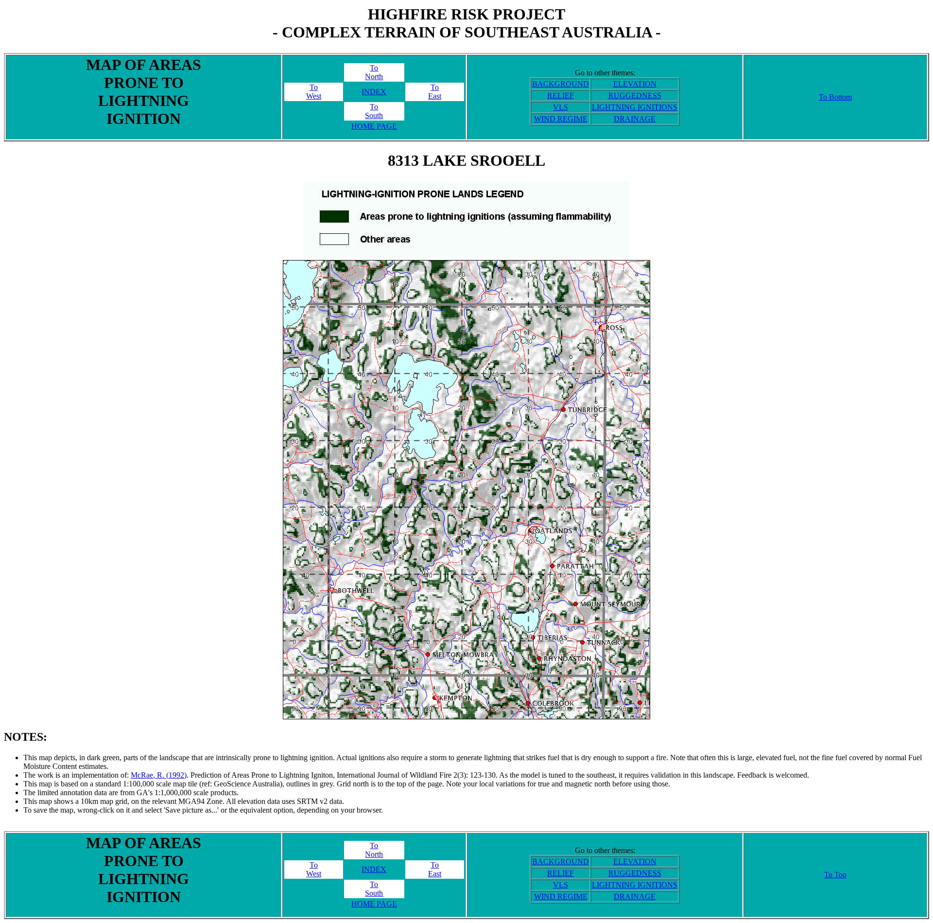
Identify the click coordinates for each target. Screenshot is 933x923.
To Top (835, 875)
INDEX (374, 91)
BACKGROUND (560, 84)
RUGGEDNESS (634, 95)
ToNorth (374, 72)
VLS (560, 107)
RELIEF (560, 95)
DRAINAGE (635, 119)
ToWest (313, 91)
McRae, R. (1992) (159, 775)
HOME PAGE (374, 126)
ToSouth (374, 111)
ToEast (434, 91)
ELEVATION (635, 84)
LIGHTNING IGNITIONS (634, 107)
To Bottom (835, 97)
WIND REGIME (560, 119)
